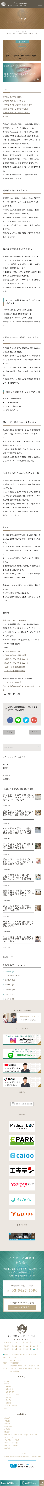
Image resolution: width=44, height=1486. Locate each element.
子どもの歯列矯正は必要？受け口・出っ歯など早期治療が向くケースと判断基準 (17, 877)
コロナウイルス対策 (12, 1394)
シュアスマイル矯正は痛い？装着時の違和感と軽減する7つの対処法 (18, 923)
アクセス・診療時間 (10, 1405)
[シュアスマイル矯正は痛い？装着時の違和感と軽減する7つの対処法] (38, 923)
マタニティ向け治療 (10, 1443)
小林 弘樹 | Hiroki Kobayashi (14, 620)
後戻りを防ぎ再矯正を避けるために (16, 113)
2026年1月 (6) (14, 975)
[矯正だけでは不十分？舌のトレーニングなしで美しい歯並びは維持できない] (38, 861)
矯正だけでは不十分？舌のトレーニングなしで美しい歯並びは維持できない (18, 861)
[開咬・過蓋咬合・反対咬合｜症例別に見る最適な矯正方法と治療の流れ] (38, 908)
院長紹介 (8, 1386)
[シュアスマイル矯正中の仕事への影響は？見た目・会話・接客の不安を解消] (38, 846)
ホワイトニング (9, 1437)
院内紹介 (8, 1400)
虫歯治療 (7, 1423)
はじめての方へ (11, 1392)
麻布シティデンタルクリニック (16, 663)
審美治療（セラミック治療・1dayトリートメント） (21, 1434)
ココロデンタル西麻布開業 (14, 671)
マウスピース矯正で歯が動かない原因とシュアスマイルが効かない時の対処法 (18, 797)
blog (23, 42)
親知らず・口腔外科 (11, 1445)
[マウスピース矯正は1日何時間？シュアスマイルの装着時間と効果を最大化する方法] (38, 830)
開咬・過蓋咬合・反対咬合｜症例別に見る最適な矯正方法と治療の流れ (17, 908)
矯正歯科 (7, 1432)
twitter (26, 720)
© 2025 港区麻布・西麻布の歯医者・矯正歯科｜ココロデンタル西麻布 (22, 1456)
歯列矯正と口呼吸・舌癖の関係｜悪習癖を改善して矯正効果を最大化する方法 (18, 892)
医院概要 (8, 1403)
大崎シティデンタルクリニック (16, 659)
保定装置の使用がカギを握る (14, 101)
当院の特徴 (9, 1389)
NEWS (6, 777)
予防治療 (7, 1421)
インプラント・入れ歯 (11, 1440)
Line (18, 720)
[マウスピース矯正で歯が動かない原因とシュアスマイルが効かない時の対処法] (38, 797)
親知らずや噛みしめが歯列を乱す (15, 109)
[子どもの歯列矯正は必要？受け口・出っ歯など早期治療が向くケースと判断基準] (38, 877)
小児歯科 (7, 1429)
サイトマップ (22, 1453)
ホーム (6, 1381)
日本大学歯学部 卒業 (12, 651)
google (34, 720)
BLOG (6, 766)
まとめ (5, 116)
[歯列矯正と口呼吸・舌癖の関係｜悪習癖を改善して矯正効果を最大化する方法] (38, 892)
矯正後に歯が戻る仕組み (12, 97)
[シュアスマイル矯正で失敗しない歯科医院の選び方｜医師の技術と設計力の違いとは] (38, 812)
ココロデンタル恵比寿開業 (14, 667)
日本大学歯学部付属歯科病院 (15, 655)
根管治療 (7, 1448)
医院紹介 (7, 1383)
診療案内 (7, 1418)
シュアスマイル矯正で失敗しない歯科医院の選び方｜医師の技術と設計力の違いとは (18, 814)
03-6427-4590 (15, 1360)
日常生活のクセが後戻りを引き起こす (17, 105)
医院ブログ (8, 1408)
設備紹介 (8, 1397)
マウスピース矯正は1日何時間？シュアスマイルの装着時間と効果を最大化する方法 (18, 830)
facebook (10, 720)
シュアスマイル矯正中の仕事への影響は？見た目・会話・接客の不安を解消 (18, 846)
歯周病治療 (8, 1426)
